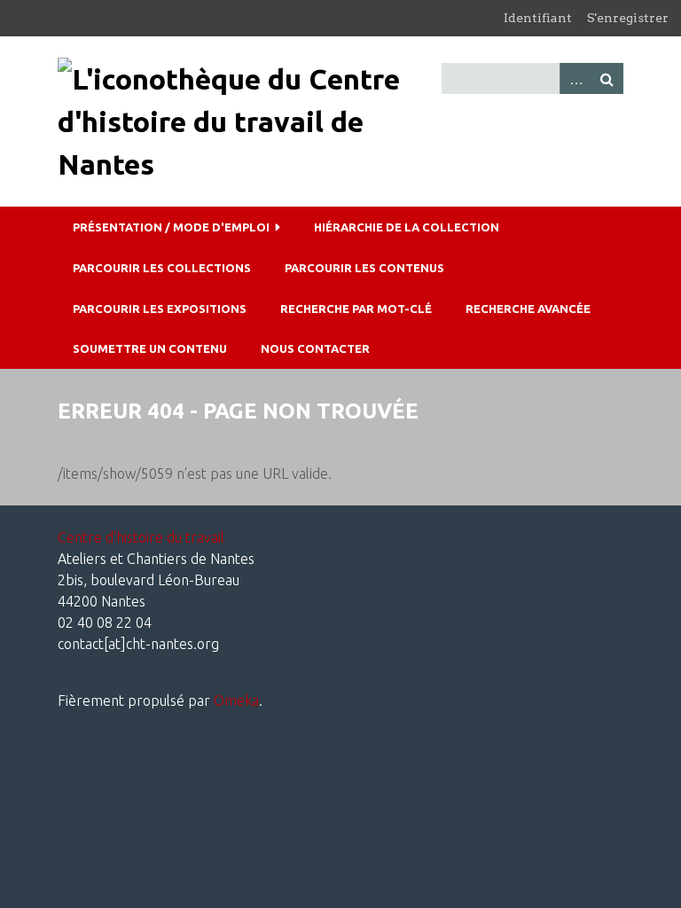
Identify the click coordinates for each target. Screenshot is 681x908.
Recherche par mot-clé (356, 308)
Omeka (236, 700)
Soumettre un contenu (150, 348)
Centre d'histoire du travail (141, 537)
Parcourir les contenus (364, 268)
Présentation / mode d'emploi (171, 227)
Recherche (607, 78)
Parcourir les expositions (160, 308)
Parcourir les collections (162, 268)
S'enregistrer (628, 18)
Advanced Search (575, 78)
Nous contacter (315, 348)
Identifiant (538, 18)
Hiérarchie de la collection (406, 227)
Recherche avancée (528, 308)
